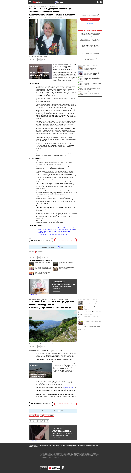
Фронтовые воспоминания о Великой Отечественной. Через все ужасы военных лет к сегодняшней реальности (56, 228)
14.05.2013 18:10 (32, 6)
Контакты (52, 447)
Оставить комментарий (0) (65, 240)
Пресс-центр (56, 445)
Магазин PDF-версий (71, 445)
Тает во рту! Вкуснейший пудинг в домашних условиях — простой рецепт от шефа (92, 323)
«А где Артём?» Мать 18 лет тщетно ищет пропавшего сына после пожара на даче (92, 313)
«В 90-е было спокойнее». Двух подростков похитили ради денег (92, 92)
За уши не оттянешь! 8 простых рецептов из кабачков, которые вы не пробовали (93, 308)
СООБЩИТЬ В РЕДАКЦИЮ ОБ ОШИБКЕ (84, 447)
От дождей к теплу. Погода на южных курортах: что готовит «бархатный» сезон (90, 41)
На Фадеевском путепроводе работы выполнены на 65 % (90, 58)
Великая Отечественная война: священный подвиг (66, 268)
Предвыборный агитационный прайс (66, 447)
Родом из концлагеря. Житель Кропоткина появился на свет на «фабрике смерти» (67, 264)
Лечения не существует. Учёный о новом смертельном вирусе (92, 302)
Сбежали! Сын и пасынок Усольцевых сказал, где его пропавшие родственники (93, 328)
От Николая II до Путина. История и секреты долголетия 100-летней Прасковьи (43, 268)
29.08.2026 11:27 (32, 299)
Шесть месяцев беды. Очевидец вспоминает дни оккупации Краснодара (42, 264)
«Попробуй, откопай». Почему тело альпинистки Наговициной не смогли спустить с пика (92, 73)
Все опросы (90, 23)
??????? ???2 (81, 99)
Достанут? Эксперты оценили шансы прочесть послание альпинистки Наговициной (93, 88)
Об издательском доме (45, 445)
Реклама (63, 445)
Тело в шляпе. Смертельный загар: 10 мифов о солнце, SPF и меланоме (90, 52)
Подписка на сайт (44, 447)
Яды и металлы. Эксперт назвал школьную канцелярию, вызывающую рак (91, 68)
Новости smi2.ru (34, 294)
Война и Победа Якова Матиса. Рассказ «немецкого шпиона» (42, 273)
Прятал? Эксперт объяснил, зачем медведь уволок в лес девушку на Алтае (92, 78)
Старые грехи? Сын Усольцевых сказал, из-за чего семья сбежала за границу (92, 318)
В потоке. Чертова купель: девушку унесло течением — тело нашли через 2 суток (90, 35)
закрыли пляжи (68, 387)
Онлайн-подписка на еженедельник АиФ (88, 445)
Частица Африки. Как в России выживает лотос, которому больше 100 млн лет (92, 83)
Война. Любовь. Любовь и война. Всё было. (53, 234)
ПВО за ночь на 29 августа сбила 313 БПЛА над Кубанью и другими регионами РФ (90, 47)
